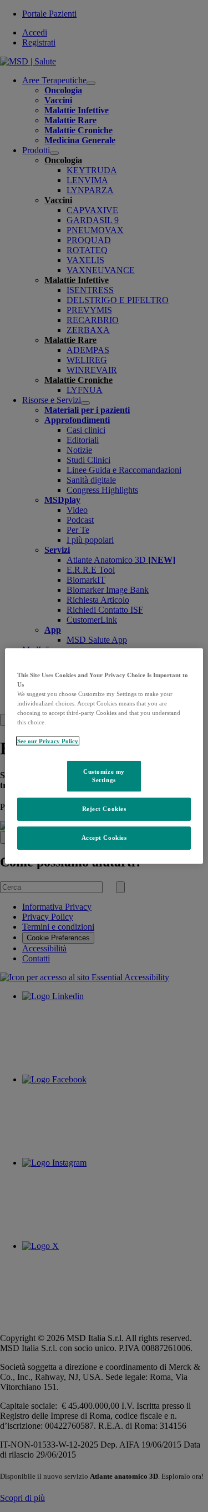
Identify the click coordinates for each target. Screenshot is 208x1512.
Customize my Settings (104, 775)
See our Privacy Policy (47, 741)
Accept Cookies (104, 837)
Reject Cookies (104, 808)
